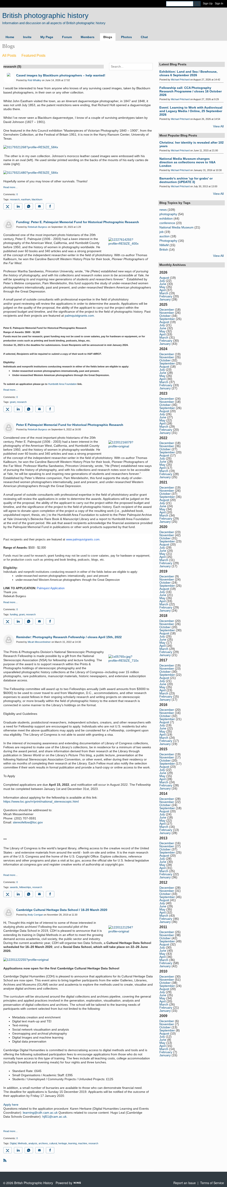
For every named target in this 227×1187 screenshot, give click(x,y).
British (163, 249)
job (161, 232)
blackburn (37, 199)
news (163, 209)
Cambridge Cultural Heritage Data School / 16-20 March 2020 (61, 910)
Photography (168, 240)
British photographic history (45, 15)
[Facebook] (50, 206)
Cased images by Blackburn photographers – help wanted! (60, 75)
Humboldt (53, 384)
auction (164, 236)
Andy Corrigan (35, 914)
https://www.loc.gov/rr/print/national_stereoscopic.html (41, 801)
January (165, 299)
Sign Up (208, 3)
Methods (22, 1143)
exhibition (166, 218)
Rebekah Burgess (37, 227)
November (166, 312)
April (162, 290)
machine (82, 1143)
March (163, 293)
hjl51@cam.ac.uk (54, 1116)
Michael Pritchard (180, 79)
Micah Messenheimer (39, 642)
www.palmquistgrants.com (83, 539)
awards (14, 887)
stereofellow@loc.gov (28, 822)
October (165, 316)
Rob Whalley (34, 80)
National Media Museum (176, 227)
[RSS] (4, 1160)
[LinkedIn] (18, 206)
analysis (32, 1143)
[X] (7, 206)
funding (14, 614)
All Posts (9, 55)
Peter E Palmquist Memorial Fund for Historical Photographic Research (69, 425)
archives (43, 1143)
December (166, 309)
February (165, 296)
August (164, 277)
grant (13, 402)
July (162, 281)
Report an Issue (184, 1183)
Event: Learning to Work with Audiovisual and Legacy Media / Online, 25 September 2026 (190, 111)
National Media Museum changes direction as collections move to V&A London (187, 162)
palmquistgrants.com (79, 315)
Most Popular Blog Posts (178, 135)
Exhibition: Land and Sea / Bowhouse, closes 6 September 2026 (188, 73)
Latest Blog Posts (172, 64)
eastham (25, 199)
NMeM (164, 245)
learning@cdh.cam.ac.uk (40, 1112)
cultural (53, 1143)
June (162, 284)
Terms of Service (212, 1183)
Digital (13, 1143)
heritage (62, 1143)
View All (218, 126)
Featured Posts (33, 55)
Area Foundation (67, 384)
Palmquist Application (51, 588)
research (15, 199)
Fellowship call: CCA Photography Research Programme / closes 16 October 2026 (190, 91)
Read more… (10, 187)
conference (167, 223)
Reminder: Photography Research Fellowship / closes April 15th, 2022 (69, 637)
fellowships (25, 887)
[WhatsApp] (29, 206)
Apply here (10, 1104)
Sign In (219, 3)
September (167, 319)
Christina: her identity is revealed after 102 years (191, 144)
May (162, 287)
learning (72, 1143)
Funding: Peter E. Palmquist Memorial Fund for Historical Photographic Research (77, 222)
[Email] (39, 206)
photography (168, 214)
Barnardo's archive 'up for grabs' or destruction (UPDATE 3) (186, 180)
